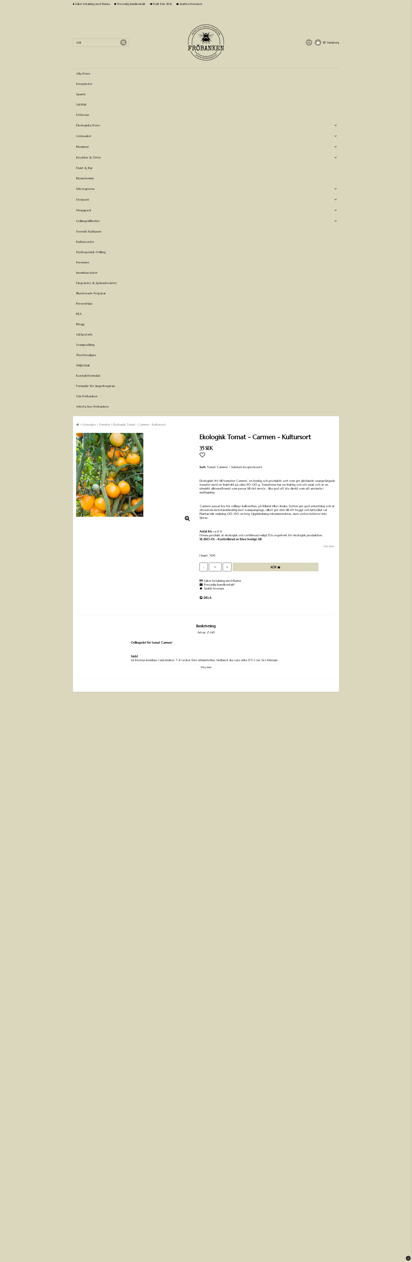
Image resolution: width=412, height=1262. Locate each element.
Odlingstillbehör (88, 221)
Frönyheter (84, 84)
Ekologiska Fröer (88, 125)
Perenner (82, 262)
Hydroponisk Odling (91, 252)
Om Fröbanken (86, 396)
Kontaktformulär (88, 376)
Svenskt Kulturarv (89, 231)
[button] (309, 42)
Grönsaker (83, 136)
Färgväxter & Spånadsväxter (96, 283)
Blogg (80, 324)
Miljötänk (83, 365)
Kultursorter (85, 242)
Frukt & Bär (84, 168)
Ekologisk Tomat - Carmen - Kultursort (139, 424)
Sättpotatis (84, 334)
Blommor (82, 147)
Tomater (104, 424)
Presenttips (84, 303)
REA (79, 314)
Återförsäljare (86, 355)
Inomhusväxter (87, 273)
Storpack (82, 199)
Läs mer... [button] (330, 546)
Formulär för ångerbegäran (95, 386)
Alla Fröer (83, 74)
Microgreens (85, 189)
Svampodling (85, 345)
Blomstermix (85, 178)
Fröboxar (82, 115)
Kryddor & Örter (88, 157)
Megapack (83, 210)
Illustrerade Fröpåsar (91, 293)
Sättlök (81, 104)
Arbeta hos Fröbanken (92, 406)
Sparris (81, 94)
